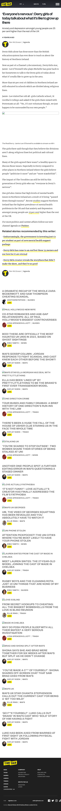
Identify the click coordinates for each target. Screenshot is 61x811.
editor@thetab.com (38, 800)
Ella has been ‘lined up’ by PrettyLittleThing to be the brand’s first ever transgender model (29, 383)
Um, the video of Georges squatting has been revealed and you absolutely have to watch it (28, 515)
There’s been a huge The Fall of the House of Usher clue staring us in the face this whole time (30, 426)
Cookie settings (43, 776)
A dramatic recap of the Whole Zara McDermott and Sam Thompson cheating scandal (28, 294)
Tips (44, 4)
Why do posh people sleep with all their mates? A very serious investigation (27, 630)
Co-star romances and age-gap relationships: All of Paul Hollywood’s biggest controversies (29, 317)
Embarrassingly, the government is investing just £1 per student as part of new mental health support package (29, 240)
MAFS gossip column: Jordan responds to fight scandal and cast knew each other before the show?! (29, 356)
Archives (21, 776)
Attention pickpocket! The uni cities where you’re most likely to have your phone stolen (28, 538)
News (24, 343)
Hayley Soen (13, 363)
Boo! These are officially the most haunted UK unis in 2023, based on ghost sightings (27, 337)
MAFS (25, 363)
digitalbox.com (12, 800)
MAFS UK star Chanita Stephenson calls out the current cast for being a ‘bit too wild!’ (30, 696)
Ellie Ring (12, 521)
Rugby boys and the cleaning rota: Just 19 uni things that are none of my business (30, 584)
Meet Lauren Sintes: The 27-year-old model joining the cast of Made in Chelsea (28, 564)
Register (21, 785)
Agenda (26, 42)
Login (20, 787)
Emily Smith (13, 343)
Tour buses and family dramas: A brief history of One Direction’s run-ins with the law (30, 406)
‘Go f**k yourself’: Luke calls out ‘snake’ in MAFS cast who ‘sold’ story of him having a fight (29, 716)
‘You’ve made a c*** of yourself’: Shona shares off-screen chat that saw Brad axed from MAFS (30, 673)
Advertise (22, 772)
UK (9, 303)
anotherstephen (16, 300)
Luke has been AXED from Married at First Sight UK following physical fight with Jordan (28, 736)
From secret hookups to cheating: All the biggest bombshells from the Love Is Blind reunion (30, 607)
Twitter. (25, 225)
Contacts (41, 774)
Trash (35, 412)
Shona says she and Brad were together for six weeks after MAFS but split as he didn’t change (28, 653)
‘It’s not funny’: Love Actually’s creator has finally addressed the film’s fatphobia (28, 492)
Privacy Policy (23, 774)
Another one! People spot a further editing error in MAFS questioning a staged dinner (29, 469)
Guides (31, 300)
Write (36, 4)
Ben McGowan (15, 42)
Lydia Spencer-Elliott (18, 323)
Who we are (41, 772)
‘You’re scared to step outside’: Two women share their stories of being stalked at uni (29, 449)
